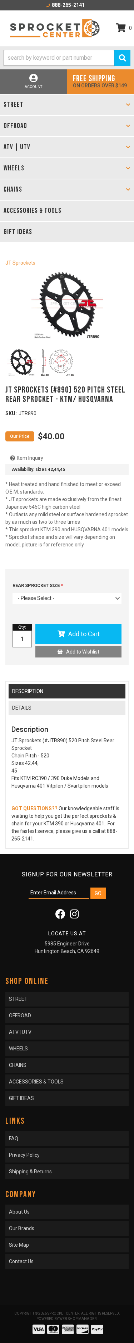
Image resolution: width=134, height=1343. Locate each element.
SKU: (11, 413)
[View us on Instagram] (74, 916)
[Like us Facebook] (60, 916)
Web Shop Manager (77, 1319)
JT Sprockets (20, 263)
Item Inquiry (30, 458)
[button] (67, 58)
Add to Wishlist (82, 652)
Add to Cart (84, 634)
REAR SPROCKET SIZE (37, 585)
